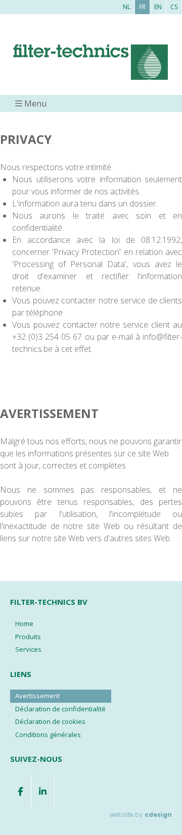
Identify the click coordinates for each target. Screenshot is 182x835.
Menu (35, 103)
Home (24, 623)
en (158, 7)
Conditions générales (48, 734)
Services (28, 649)
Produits (28, 636)
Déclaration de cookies (50, 721)
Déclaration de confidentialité (60, 708)
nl (126, 7)
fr (142, 7)
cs (173, 7)
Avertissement (37, 695)
